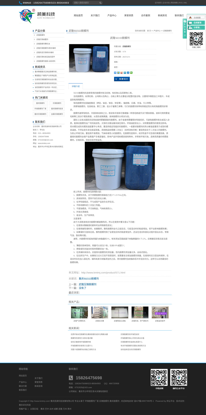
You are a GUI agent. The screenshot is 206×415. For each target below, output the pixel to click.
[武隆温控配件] (160, 312)
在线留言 (198, 23)
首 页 (149, 31)
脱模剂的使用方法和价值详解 (82, 338)
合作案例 (145, 15)
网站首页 (78, 15)
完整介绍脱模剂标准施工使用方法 (83, 350)
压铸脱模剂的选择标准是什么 (132, 342)
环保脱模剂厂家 (40, 109)
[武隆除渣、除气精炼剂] (140, 312)
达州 (51, 409)
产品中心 (111, 15)
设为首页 (158, 3)
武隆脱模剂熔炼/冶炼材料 (45, 61)
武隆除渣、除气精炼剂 (140, 321)
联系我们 (179, 15)
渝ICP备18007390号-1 (144, 401)
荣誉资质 (128, 15)
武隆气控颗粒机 (79, 321)
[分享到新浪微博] (122, 73)
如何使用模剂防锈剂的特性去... (46, 83)
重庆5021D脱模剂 (89, 278)
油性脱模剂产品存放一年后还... (46, 87)
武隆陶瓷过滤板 (120, 321)
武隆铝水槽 (99, 321)
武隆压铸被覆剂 (42, 39)
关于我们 (95, 15)
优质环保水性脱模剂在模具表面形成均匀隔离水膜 (89, 334)
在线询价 (122, 79)
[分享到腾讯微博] (125, 73)
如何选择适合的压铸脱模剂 (131, 350)
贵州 (69, 409)
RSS (180, 3)
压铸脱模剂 (57, 103)
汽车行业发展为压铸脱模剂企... (46, 91)
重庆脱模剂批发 (57, 109)
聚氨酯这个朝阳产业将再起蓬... (46, 76)
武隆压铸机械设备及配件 (45, 57)
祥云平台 (170, 401)
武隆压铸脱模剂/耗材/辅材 (46, 48)
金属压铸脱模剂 (57, 114)
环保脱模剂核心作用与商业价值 (132, 338)
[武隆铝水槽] (99, 312)
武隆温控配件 (160, 321)
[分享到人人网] (128, 73)
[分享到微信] (131, 73)
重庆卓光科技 (25, 405)
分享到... (197, 27)
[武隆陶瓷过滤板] (120, 312)
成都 (56, 409)
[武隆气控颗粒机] (79, 312)
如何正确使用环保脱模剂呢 (81, 342)
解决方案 (23, 386)
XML (185, 3)
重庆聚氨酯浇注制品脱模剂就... (46, 72)
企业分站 (166, 3)
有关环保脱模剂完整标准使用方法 (133, 346)
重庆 (42, 409)
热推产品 (23, 409)
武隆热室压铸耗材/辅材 (45, 53)
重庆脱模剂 (40, 103)
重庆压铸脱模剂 (40, 114)
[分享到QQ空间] (118, 73)
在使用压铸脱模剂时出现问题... (46, 80)
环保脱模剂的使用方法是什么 (82, 346)
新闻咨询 (38, 386)
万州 (65, 409)
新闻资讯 (162, 15)
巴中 (47, 409)
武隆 (60, 409)
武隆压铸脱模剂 (87, 284)
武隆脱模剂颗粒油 (43, 44)
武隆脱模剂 (40, 35)
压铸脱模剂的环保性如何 (130, 334)
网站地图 (174, 3)
